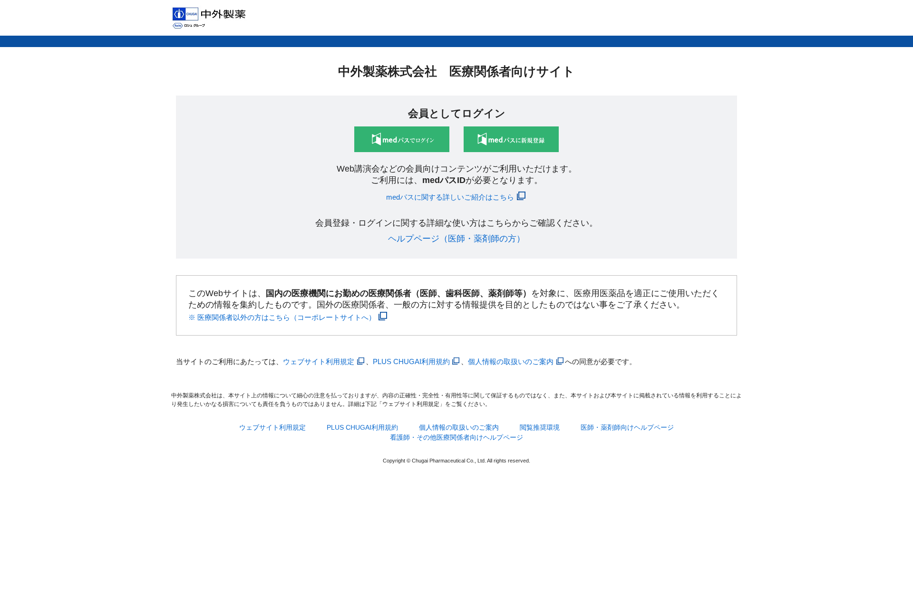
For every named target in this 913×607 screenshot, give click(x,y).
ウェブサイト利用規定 (318, 361)
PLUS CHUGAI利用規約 (411, 361)
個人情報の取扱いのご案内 (511, 361)
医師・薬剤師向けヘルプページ (627, 427)
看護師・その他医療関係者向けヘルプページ (456, 437)
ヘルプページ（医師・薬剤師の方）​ (456, 238)
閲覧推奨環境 (540, 427)
